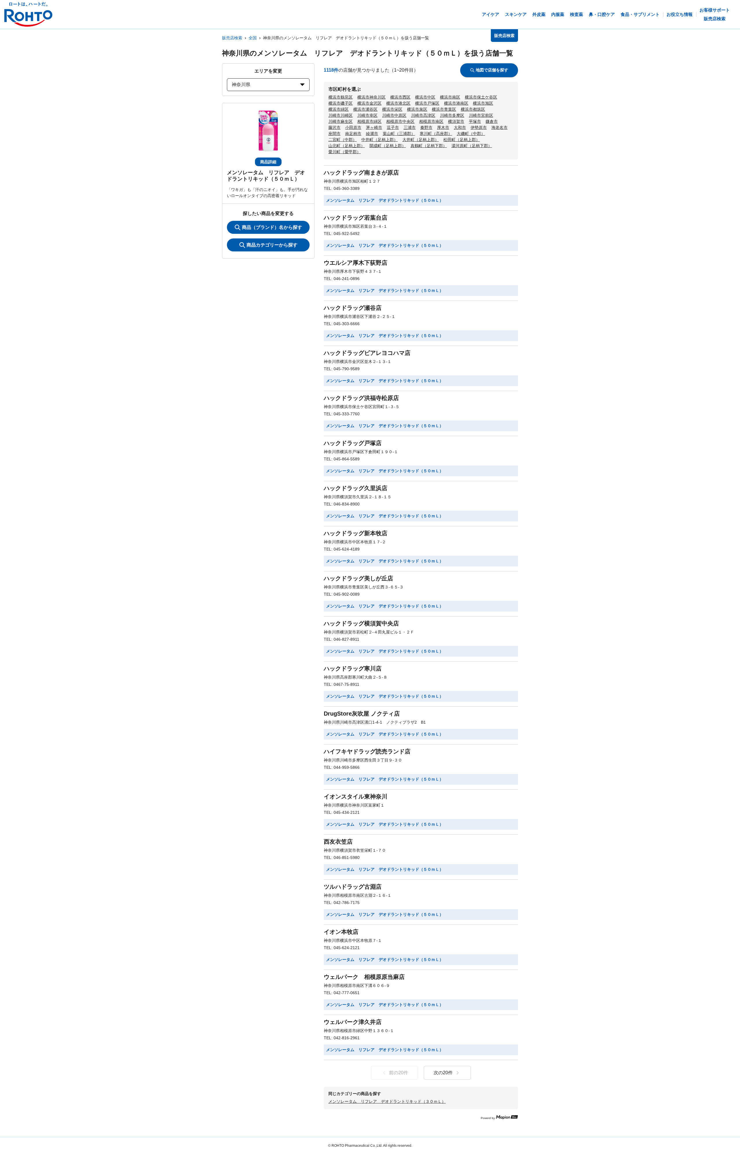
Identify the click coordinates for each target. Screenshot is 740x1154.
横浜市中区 (425, 97)
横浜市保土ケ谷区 (481, 97)
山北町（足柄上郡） (346, 145)
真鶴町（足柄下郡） (428, 145)
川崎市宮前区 (481, 115)
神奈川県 (241, 84)
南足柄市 (353, 133)
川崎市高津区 (423, 115)
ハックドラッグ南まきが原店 (361, 172)
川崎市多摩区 (452, 115)
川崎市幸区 (367, 115)
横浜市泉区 (417, 109)
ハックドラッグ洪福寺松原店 (361, 398)
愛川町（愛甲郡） (344, 151)
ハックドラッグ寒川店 (353, 668)
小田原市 (353, 127)
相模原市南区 (431, 121)
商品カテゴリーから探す (272, 244)
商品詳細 (268, 162)
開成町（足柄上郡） (387, 145)
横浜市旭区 (483, 103)
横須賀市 (456, 121)
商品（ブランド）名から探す (272, 227)
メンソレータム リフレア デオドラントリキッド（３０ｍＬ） (387, 1101)
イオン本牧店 (341, 932)
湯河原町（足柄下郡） (472, 145)
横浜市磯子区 (340, 103)
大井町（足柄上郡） (420, 139)
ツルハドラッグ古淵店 (353, 886)
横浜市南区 (450, 97)
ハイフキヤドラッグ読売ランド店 (367, 751)
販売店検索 (232, 38)
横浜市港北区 (398, 103)
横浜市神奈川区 (371, 97)
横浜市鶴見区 (340, 97)
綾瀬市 (372, 133)
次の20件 (443, 1072)
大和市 (460, 127)
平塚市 (475, 121)
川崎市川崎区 (340, 115)
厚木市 (443, 127)
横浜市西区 (400, 97)
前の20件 (398, 1072)
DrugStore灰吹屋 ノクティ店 (362, 713)
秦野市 (426, 127)
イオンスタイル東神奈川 (355, 796)
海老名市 (499, 127)
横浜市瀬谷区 (365, 109)
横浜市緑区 (338, 109)
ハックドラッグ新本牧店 (355, 533)
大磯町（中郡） (471, 133)
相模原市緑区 (369, 121)
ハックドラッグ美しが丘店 (358, 578)
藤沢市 (334, 127)
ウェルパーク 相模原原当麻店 (364, 977)
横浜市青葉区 (444, 109)
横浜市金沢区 (369, 103)
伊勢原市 (479, 127)
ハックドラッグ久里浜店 (355, 488)
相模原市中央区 (400, 121)
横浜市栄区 (392, 109)
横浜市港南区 (456, 103)
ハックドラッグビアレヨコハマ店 (367, 353)
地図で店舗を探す (492, 70)
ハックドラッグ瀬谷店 (353, 308)
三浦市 (410, 127)
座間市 (334, 133)
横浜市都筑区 (473, 109)
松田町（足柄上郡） (461, 139)
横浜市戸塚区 (427, 103)
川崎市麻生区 (340, 121)
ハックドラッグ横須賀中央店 (361, 623)
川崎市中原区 (394, 115)
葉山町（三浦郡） (399, 133)
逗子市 (393, 127)
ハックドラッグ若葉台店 (355, 217)
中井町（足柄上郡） (379, 139)
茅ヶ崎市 (374, 127)
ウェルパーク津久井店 (353, 1022)
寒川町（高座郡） (436, 133)
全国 (253, 38)
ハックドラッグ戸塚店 (353, 443)
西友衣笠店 (338, 841)
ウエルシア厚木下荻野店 (355, 263)
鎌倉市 (492, 121)
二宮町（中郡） (342, 139)
